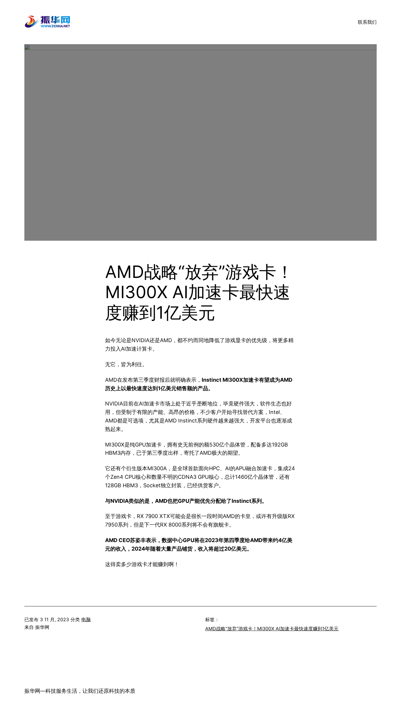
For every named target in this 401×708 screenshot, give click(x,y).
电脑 (86, 619)
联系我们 (367, 22)
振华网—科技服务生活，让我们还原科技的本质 (79, 691)
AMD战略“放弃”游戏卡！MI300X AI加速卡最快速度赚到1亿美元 (271, 628)
